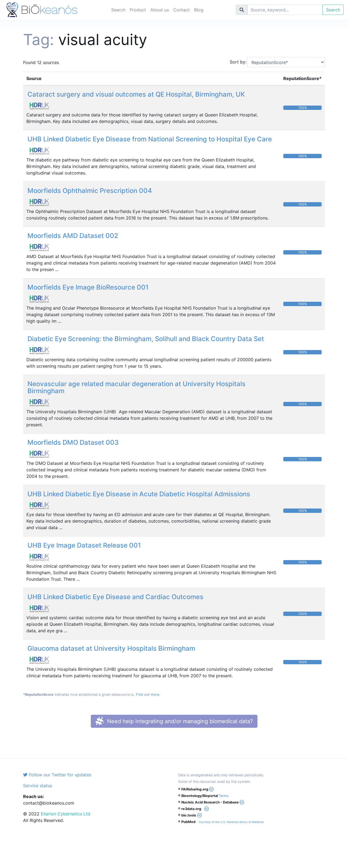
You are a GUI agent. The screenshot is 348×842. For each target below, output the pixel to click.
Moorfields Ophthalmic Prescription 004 (89, 191)
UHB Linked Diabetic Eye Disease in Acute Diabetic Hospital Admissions (138, 494)
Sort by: (236, 62)
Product (138, 9)
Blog (198, 9)
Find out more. (148, 694)
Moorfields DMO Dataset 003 (73, 442)
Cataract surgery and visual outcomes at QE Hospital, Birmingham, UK (136, 94)
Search (118, 9)
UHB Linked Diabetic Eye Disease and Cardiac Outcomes (115, 597)
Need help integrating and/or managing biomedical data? (179, 721)
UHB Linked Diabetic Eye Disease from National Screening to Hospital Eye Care (149, 139)
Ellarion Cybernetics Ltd (65, 813)
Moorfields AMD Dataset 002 (72, 236)
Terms (224, 796)
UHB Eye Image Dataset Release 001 (84, 545)
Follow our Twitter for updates (59, 774)
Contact (181, 9)
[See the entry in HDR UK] (41, 105)
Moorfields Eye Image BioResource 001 (87, 287)
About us (159, 9)
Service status (37, 785)
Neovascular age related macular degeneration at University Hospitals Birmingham (136, 387)
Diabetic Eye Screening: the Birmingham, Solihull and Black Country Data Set (145, 339)
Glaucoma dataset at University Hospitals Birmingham (111, 648)
